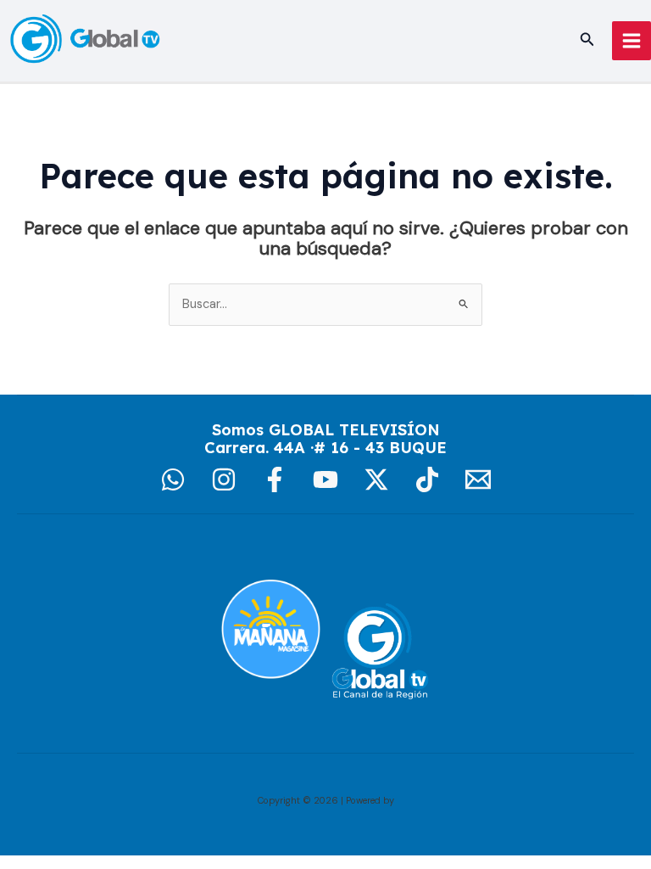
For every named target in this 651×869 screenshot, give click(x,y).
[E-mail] (478, 479)
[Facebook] (274, 479)
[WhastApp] (173, 479)
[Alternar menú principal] (631, 40)
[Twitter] (376, 479)
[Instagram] (223, 479)
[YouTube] (325, 479)
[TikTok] (427, 479)
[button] (587, 40)
